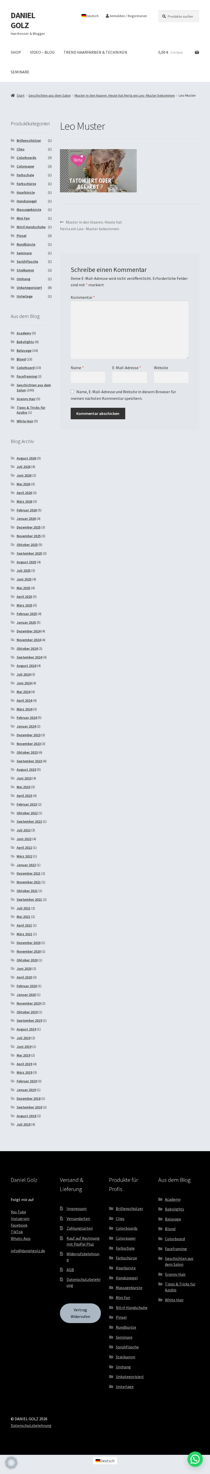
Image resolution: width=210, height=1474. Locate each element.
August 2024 (26, 665)
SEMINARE (20, 71)
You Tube (18, 1211)
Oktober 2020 (27, 960)
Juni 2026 (24, 475)
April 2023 (24, 795)
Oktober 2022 (27, 813)
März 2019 (24, 1072)
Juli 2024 (23, 674)
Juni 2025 (24, 579)
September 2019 (29, 1020)
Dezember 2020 (28, 942)
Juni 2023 (24, 778)
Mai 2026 (23, 484)
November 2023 (29, 743)
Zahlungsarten (80, 1228)
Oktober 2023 (27, 752)
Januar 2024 (26, 726)
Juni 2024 (24, 683)
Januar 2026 (26, 518)
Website (161, 367)
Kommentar (83, 297)
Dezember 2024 (28, 631)
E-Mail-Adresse (126, 367)
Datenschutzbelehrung (31, 1425)
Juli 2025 (23, 570)
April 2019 (24, 1064)
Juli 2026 (23, 466)
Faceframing (27, 376)
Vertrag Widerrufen (80, 1313)
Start (20, 95)
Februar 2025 (27, 613)
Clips (21, 149)
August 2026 (26, 458)
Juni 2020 (24, 968)
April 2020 (24, 977)
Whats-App (20, 1238)
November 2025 (29, 536)
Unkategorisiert (29, 287)
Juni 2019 (24, 1046)
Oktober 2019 (27, 1012)
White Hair (25, 421)
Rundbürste (26, 244)
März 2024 (24, 709)
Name (77, 367)
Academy (24, 333)
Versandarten (78, 1218)
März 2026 (24, 501)
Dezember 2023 (28, 735)
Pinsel (21, 235)
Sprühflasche (27, 261)
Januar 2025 (26, 622)
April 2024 (24, 700)
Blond (21, 359)
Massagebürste (29, 209)
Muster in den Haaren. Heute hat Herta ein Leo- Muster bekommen (125, 95)
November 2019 (29, 1003)
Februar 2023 (27, 804)
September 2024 (29, 657)
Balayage (24, 350)
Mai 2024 (23, 691)
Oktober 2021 (27, 890)
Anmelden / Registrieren (128, 16)
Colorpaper (25, 166)
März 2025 (24, 605)
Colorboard (26, 367)
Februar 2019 (27, 1081)
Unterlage (25, 296)
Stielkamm (25, 270)
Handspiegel (27, 201)
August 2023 (26, 769)
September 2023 (29, 761)
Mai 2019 (23, 1055)
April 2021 (24, 925)
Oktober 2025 (27, 544)
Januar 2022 (26, 865)
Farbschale (25, 175)
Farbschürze (26, 183)
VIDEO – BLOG (42, 52)
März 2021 (24, 934)
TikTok (17, 1231)
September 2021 (29, 899)
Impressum (77, 1208)
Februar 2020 (27, 986)
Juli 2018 (23, 1124)
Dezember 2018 (28, 1098)
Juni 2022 (24, 839)
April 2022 (24, 847)
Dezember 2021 (28, 873)
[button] (11, 1462)
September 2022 (29, 821)
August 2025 (26, 562)
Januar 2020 (26, 994)
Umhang (23, 279)
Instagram (20, 1218)
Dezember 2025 (28, 527)
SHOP (16, 52)
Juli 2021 (23, 908)
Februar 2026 (27, 510)
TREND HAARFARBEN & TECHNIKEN (95, 52)
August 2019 (26, 1029)
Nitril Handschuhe (31, 227)
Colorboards (26, 157)
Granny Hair (26, 399)
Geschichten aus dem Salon (49, 95)
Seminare (24, 253)
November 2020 (29, 951)
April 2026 (24, 492)
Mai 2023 (23, 787)
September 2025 (29, 553)
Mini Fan (23, 218)
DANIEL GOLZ (23, 20)
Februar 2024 (27, 717)
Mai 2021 (23, 916)
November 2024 (29, 639)
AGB (70, 1269)
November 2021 (29, 882)
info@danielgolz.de (28, 1250)
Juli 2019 (23, 1038)
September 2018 (29, 1107)
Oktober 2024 (27, 648)
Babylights (25, 341)
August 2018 (26, 1116)
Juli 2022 (23, 830)
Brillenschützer (29, 140)
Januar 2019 (26, 1089)
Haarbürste (26, 192)
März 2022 (24, 856)
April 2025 (24, 596)
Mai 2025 (23, 588)
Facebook (19, 1225)
